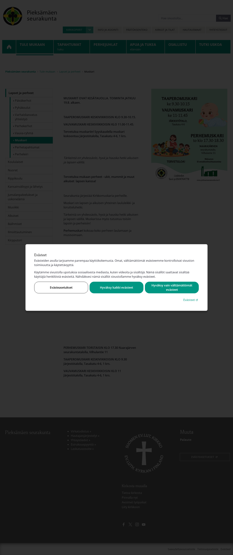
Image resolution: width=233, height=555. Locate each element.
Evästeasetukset (61, 288)
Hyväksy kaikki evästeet (116, 288)
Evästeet (191, 300)
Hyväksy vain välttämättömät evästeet (171, 287)
